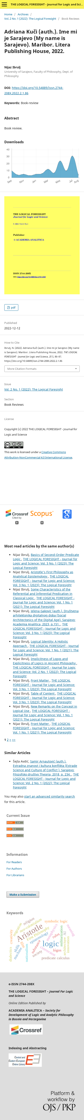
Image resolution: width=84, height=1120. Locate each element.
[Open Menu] (4, 4)
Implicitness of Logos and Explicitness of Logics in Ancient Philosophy (44, 661)
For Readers (14, 862)
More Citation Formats (21, 369)
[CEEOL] (25, 1066)
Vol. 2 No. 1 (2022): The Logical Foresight (30, 19)
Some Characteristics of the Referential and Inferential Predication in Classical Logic (42, 593)
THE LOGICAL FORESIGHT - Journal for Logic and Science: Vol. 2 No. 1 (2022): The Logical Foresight (44, 671)
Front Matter (40, 680)
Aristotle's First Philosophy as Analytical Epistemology (43, 574)
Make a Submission (22, 894)
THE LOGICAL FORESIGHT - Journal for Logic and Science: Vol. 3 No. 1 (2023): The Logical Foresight (45, 563)
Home (8, 14)
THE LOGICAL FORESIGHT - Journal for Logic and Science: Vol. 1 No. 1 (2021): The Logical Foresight (44, 602)
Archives (23, 14)
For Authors (14, 869)
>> (14, 740)
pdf (12, 307)
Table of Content (43, 693)
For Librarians (15, 875)
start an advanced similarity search (49, 796)
